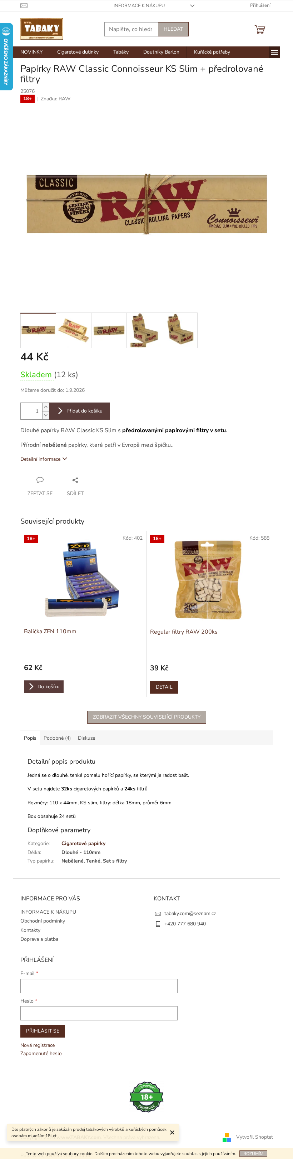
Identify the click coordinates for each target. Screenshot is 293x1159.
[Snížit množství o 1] (45, 415)
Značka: (55, 98)
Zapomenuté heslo (41, 1053)
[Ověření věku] (146, 1096)
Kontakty (30, 930)
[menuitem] (31, 52)
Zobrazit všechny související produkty (146, 717)
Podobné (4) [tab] (57, 738)
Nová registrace (37, 1045)
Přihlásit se (42, 1031)
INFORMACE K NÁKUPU (139, 6)
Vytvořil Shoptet (254, 1137)
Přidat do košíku (84, 411)
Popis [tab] (30, 738)
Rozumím (253, 1153)
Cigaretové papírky (83, 843)
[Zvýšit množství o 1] (45, 407)
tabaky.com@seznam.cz (190, 913)
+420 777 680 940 (185, 923)
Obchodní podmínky (42, 921)
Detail (164, 687)
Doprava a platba (39, 939)
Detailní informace (40, 459)
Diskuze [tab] (86, 738)
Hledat (173, 29)
